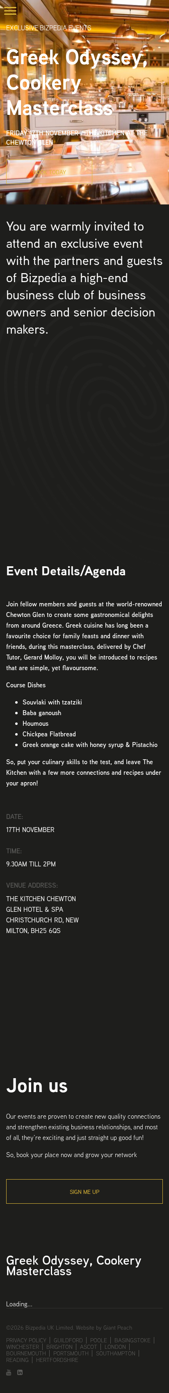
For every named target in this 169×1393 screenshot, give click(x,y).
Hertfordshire (57, 1360)
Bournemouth (26, 1353)
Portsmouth (71, 1353)
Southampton (115, 1353)
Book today (49, 172)
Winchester (22, 1347)
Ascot (88, 1347)
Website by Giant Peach (104, 1327)
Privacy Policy (26, 1340)
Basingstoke (132, 1340)
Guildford (68, 1340)
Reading (17, 1360)
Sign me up (84, 1192)
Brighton (59, 1347)
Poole (98, 1340)
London (115, 1347)
